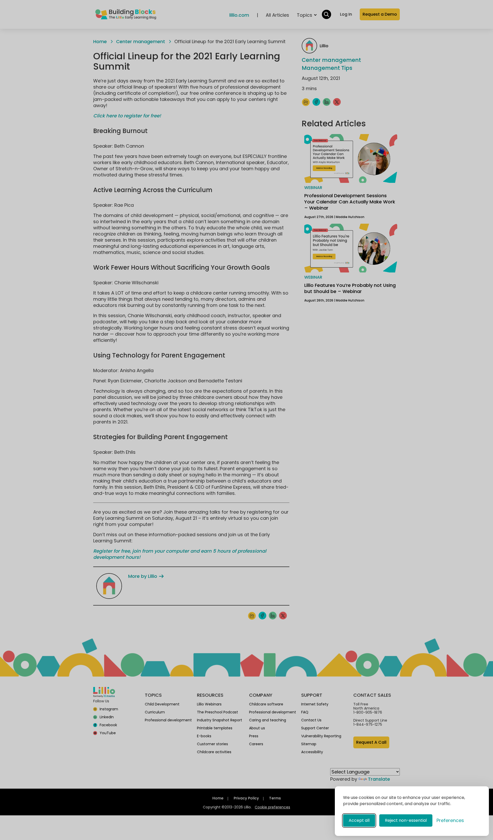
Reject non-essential (406, 820)
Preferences (450, 820)
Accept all (359, 820)
